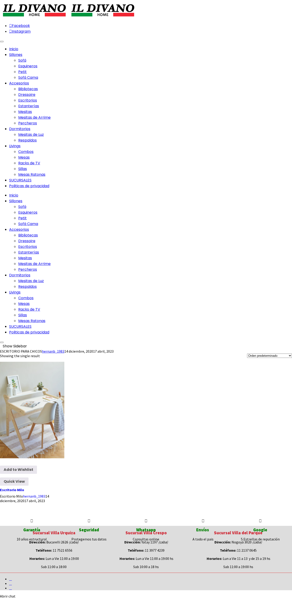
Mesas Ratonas (31, 174)
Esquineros (27, 66)
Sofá (22, 60)
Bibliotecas (28, 89)
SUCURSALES (20, 326)
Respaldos (27, 140)
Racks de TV (29, 163)
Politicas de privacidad (29, 332)
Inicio (13, 195)
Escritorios (27, 100)
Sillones (15, 201)
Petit (22, 71)
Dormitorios (19, 275)
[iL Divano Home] (34, 17)
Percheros (27, 123)
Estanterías (28, 106)
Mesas (24, 157)
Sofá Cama (28, 77)
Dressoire (26, 94)
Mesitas (25, 111)
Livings (15, 292)
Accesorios (19, 229)
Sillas (22, 168)
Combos (26, 151)
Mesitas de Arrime (34, 117)
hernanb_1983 (53, 351)
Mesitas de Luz (31, 134)
